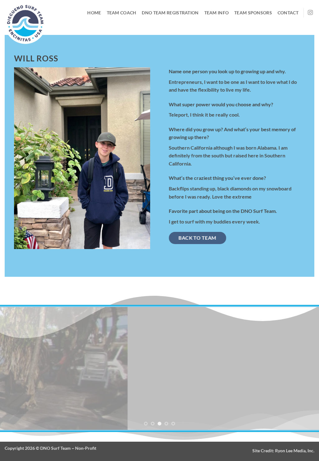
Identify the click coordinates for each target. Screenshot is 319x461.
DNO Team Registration (170, 12)
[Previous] (14, 368)
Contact (288, 12)
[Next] (304, 368)
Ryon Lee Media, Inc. (294, 450)
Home (94, 12)
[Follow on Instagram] (310, 13)
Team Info (216, 12)
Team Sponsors (253, 12)
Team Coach (121, 12)
